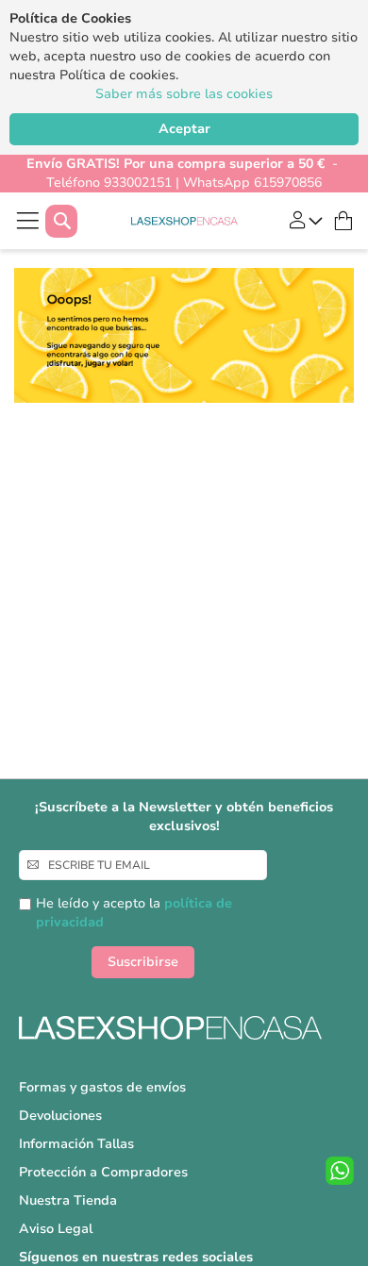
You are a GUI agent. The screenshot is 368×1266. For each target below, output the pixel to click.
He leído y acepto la (134, 912)
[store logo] (184, 221)
